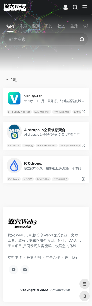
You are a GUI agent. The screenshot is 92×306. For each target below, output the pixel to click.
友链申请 (15, 257)
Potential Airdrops (46, 145)
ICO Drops (13, 179)
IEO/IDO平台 (43, 179)
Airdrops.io (13, 145)
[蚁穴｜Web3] (15, 7)
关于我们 (71, 257)
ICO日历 (28, 179)
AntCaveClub (60, 290)
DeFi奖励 (28, 145)
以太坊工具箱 (81, 111)
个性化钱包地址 (62, 111)
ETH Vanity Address (19, 111)
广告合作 (52, 257)
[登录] (65, 8)
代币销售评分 (60, 179)
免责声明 (34, 257)
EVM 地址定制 (41, 111)
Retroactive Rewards (72, 145)
